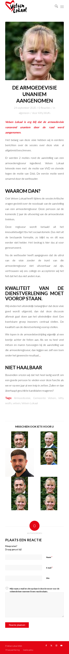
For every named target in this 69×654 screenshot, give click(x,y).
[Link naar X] (51, 645)
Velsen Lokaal (29, 403)
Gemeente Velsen (44, 398)
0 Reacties (45, 107)
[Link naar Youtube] (61, 645)
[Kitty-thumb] (34, 51)
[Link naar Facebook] (46, 645)
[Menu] (62, 7)
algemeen (24, 112)
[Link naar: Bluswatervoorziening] (48, 502)
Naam (49, 557)
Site (47, 578)
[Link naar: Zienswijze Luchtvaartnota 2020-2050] (48, 456)
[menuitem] (54, 6)
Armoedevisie (22, 398)
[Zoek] (54, 6)
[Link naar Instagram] (56, 645)
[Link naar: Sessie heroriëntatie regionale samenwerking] (48, 485)
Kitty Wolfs (44, 112)
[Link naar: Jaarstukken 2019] (48, 439)
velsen (16, 403)
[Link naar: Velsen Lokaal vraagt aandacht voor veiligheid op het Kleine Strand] (19, 462)
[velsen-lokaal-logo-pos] (28, 6)
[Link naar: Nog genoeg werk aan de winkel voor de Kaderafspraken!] (19, 485)
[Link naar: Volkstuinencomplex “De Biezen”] (19, 502)
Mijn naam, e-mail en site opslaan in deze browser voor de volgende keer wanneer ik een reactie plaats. (34, 590)
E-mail (49, 567)
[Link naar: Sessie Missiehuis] (19, 439)
